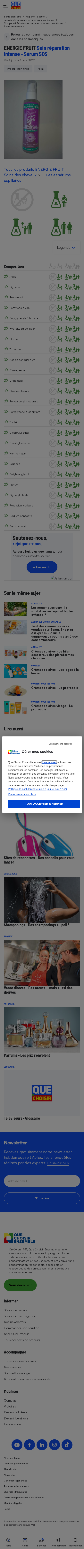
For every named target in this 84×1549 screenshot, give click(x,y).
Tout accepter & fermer (44, 803)
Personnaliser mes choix (22, 794)
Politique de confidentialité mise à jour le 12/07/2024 (37, 789)
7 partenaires (49, 762)
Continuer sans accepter (60, 744)
